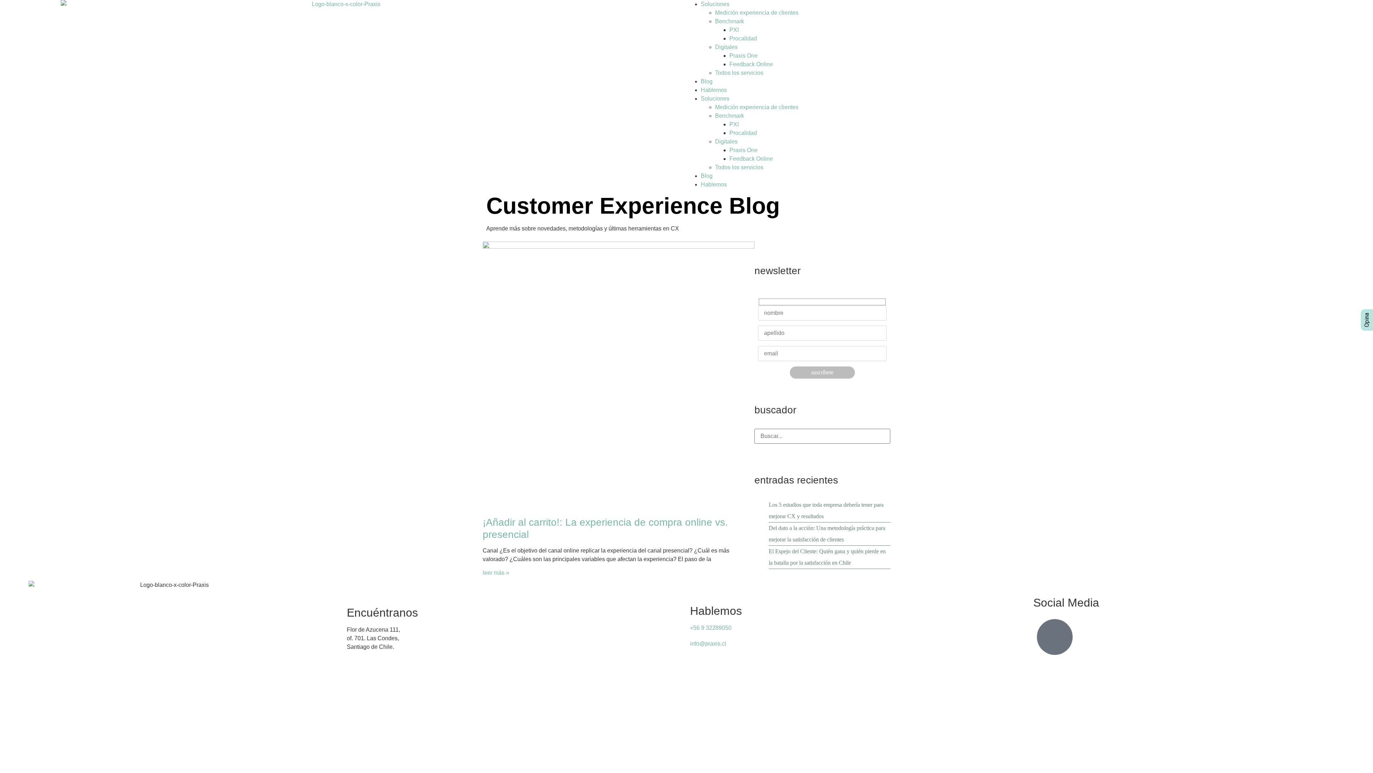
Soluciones (715, 4)
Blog (707, 81)
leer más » (496, 573)
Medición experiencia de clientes (756, 13)
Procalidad (743, 38)
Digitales (726, 47)
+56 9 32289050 (711, 628)
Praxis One (743, 56)
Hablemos (714, 90)
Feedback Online (751, 64)
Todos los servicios (739, 73)
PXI (734, 30)
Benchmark (729, 21)
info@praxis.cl (708, 644)
